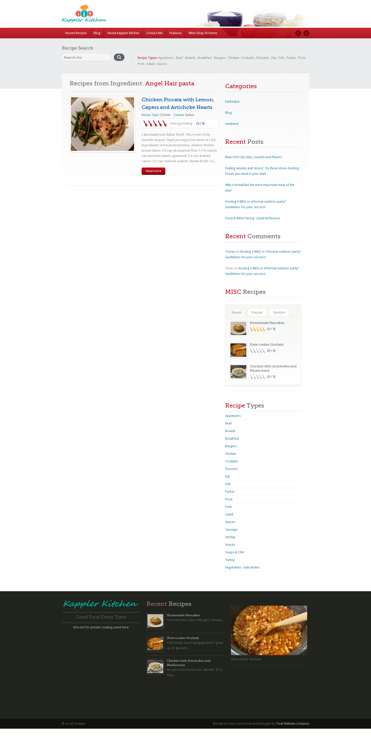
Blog (97, 33)
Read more (153, 171)
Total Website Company (292, 723)
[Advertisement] (101, 666)
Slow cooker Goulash (267, 344)
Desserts (262, 58)
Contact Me (154, 33)
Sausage (231, 529)
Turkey (230, 560)
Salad (150, 64)
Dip (273, 58)
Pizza (301, 58)
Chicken (233, 58)
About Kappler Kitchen (123, 33)
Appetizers (166, 58)
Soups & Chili (234, 552)
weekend (231, 124)
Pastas (291, 58)
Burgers (220, 58)
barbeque (232, 101)
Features (175, 33)
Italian (189, 115)
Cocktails (247, 58)
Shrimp (230, 537)
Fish (281, 58)
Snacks (230, 545)
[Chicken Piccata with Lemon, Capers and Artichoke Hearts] (102, 124)
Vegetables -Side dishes (242, 567)
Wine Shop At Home (203, 33)
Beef (179, 58)
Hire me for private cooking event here (101, 627)
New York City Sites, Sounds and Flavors (253, 157)
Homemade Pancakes (267, 323)
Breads (190, 58)
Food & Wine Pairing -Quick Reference (252, 218)
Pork (141, 64)
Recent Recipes (76, 33)
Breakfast (205, 58)
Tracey (230, 251)
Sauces (162, 64)
